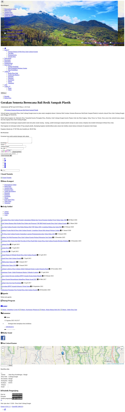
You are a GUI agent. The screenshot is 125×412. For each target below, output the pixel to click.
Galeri (4, 306)
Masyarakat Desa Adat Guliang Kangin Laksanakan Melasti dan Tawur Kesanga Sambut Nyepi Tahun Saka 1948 (34, 220)
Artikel (6, 71)
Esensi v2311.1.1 (6, 406)
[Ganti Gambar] (17, 151)
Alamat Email (5, 146)
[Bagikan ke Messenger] (5, 167)
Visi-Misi (10, 53)
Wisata (6, 22)
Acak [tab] (6, 215)
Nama (3, 144)
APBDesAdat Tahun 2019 (8, 265)
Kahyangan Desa (9, 24)
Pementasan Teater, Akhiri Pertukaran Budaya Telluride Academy (20, 272)
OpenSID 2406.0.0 (17, 406)
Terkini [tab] (6, 211)
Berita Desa (7, 10)
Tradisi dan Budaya (10, 15)
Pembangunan (8, 63)
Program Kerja (12, 55)
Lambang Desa (5, 244)
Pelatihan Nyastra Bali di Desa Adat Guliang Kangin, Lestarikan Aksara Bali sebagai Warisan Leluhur (30, 230)
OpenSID (122, 363)
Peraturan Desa (8, 14)
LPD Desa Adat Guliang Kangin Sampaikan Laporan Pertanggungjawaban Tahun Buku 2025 (28, 234)
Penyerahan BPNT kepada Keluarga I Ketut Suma (15, 286)
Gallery (6, 86)
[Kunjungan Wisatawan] (93, 43)
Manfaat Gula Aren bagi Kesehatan (11, 283)
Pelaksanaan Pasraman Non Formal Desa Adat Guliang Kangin (19, 290)
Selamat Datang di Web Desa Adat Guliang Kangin (23, 51)
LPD (5, 85)
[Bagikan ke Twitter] (5, 160)
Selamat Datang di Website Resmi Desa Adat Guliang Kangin (18, 255)
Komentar (4, 143)
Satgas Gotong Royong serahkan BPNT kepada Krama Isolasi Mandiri (21, 276)
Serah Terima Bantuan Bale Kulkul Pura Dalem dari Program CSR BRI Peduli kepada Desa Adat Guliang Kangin (34, 223)
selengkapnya (10, 322)
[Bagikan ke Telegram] (5, 164)
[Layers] (121, 348)
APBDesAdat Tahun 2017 (8, 262)
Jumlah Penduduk (13, 66)
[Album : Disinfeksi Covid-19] (10, 309)
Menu (4, 93)
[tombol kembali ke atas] (1, 400)
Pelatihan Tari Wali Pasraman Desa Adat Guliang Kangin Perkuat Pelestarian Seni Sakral (26, 237)
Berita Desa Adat (13, 73)
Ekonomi (7, 17)
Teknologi (7, 27)
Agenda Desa (8, 12)
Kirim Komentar (5, 155)
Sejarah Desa (12, 56)
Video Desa (7, 25)
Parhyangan (7, 58)
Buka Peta (4, 365)
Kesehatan (7, 20)
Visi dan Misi (4, 251)
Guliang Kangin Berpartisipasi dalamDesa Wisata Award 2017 (19, 279)
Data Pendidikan (13, 70)
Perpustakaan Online (10, 9)
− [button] (2, 351)
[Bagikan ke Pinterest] (5, 165)
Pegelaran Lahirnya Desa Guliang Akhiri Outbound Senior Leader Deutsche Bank (24, 269)
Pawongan (7, 60)
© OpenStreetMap (115, 363)
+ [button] (2, 348)
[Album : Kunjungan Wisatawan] (29, 309)
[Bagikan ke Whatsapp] (5, 162)
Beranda (6, 96)
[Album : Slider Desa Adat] (69, 309)
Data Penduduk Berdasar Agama (17, 68)
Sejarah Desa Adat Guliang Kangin (11, 258)
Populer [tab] (6, 213)
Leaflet (108, 363)
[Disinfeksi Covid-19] (79, 43)
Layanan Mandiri (6, 30)
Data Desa (7, 65)
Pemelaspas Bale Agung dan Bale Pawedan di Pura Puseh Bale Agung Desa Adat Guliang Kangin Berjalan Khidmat (34, 241)
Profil (6, 50)
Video (10, 90)
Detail (10, 365)
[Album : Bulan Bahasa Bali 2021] (50, 309)
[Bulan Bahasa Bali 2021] (109, 43)
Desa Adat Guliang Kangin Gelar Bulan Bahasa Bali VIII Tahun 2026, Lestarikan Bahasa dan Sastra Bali (31, 227)
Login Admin (17, 30)
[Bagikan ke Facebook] (4, 159)
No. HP (3, 148)
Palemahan (7, 61)
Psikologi (7, 19)
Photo (9, 88)
